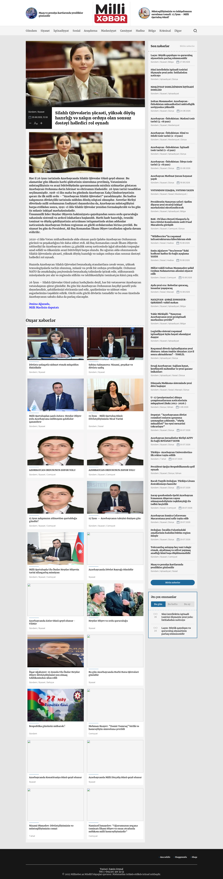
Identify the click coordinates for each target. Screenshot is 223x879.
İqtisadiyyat (61, 30)
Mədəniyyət (108, 30)
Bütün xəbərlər (187, 46)
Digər (178, 30)
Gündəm (31, 30)
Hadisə (140, 30)
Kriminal (165, 30)
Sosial (76, 30)
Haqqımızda (181, 857)
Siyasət (45, 30)
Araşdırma (90, 30)
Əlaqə (194, 857)
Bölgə (152, 30)
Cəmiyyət (126, 30)
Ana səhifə (165, 857)
